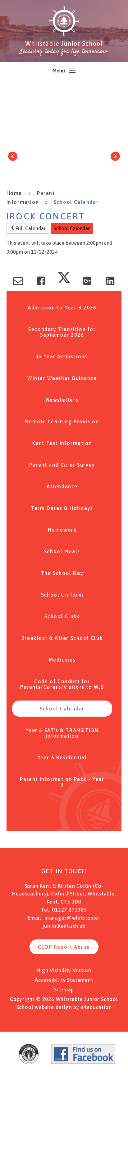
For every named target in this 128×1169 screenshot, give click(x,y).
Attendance (62, 486)
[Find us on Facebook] (84, 1062)
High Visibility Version (64, 970)
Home (14, 193)
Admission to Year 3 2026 (62, 307)
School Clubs (62, 616)
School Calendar (76, 202)
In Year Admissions (62, 356)
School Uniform (62, 594)
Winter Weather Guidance (62, 378)
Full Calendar (31, 228)
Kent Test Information (62, 443)
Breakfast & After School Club (62, 638)
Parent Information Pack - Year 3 (62, 781)
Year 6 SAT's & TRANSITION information (61, 733)
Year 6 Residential (62, 757)
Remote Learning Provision (62, 421)
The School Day (62, 573)
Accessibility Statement (64, 980)
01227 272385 (69, 909)
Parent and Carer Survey (62, 465)
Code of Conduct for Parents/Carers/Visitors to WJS (62, 684)
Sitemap (64, 989)
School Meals (62, 551)
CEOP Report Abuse (64, 947)
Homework (62, 530)
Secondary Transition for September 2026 (62, 332)
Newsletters (62, 400)
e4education (96, 1007)
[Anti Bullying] (29, 1062)
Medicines (62, 659)
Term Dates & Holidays (62, 508)
